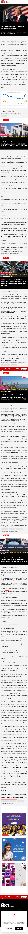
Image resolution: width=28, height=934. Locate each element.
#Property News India (5, 801)
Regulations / (6, 557)
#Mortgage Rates (14, 113)
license (24, 771)
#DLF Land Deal (10, 803)
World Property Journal (9, 111)
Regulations (4, 567)
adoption (24, 323)
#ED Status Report (20, 801)
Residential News (5, 152)
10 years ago (12, 24)
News (11, 909)
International (4, 38)
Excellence (7, 303)
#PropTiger (20, 251)
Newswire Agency (20, 141)
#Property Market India (14, 253)
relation (3, 640)
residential (16, 222)
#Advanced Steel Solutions (5, 364)
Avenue (6, 589)
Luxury (3, 475)
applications (12, 331)
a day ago (13, 141)
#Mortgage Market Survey (5, 113)
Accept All (19, 928)
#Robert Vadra (3, 803)
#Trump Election (4, 115)
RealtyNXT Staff (19, 394)
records (17, 420)
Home (2, 909)
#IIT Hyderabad (14, 364)
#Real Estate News (4, 251)
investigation (10, 579)
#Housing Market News (5, 253)
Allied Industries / (7, 279)
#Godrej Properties (4, 529)
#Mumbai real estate (19, 529)
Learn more (14, 925)
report (23, 609)
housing (19, 168)
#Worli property (12, 529)
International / (6, 24)
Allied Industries (5, 291)
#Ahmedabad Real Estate (13, 251)
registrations (11, 496)
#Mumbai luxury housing (13, 531)
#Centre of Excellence (21, 362)
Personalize (9, 928)
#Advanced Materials (4, 362)
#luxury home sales (4, 531)
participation (15, 452)
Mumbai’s (18, 517)
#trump (19, 113)
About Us (20, 909)
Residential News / (7, 141)
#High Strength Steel (13, 362)
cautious (20, 182)
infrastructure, (17, 339)
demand (20, 162)
